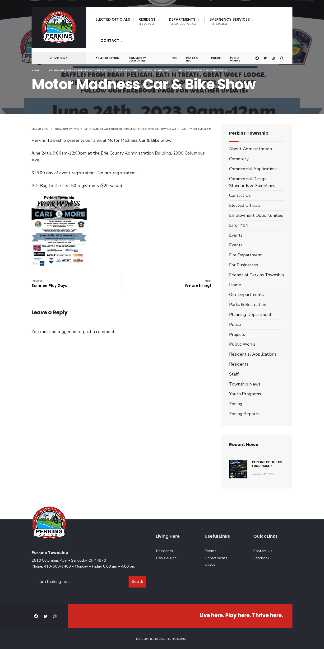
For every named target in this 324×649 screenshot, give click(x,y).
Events (235, 235)
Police (216, 58)
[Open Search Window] (281, 58)
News (210, 565)
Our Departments (246, 294)
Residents (238, 364)
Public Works (235, 59)
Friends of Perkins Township (256, 275)
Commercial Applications (253, 169)
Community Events (63, 70)
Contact (110, 40)
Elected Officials (113, 19)
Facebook (261, 558)
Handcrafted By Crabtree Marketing (161, 639)
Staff (234, 374)
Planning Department (250, 314)
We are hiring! (198, 283)
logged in (67, 331)
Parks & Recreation (247, 304)
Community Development (138, 59)
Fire (174, 58)
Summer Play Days (49, 283)
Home (36, 70)
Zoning (235, 404)
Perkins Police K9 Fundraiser (267, 464)
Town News (161, 70)
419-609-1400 (57, 566)
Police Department (117, 70)
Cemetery (239, 159)
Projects (237, 334)
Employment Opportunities (256, 215)
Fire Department (245, 255)
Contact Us (240, 195)
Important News (90, 70)
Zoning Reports (244, 414)
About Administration (250, 149)
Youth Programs (245, 394)
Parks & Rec (192, 59)
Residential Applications (252, 354)
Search (137, 581)
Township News (244, 384)
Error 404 (238, 225)
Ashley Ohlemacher (196, 129)
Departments (182, 21)
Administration (107, 58)
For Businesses (243, 265)
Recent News (243, 444)
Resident (147, 21)
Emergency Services (229, 21)
